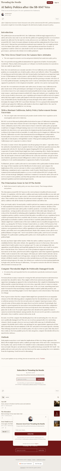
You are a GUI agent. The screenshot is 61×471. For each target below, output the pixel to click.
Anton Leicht (8, 13)
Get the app (38, 463)
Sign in (57, 2)
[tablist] (5, 397)
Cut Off (3, 402)
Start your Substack (26, 463)
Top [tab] (3, 397)
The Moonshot (6, 412)
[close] (45, 417)
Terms (34, 459)
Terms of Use (38, 437)
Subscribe (49, 2)
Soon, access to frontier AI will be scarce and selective (16, 404)
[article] (30, 405)
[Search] (58, 397)
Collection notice (40, 459)
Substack (22, 467)
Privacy (29, 459)
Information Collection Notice (30, 439)
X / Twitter (41, 358)
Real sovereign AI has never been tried (11, 414)
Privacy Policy (42, 439)
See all (4, 431)
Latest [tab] (7, 397)
